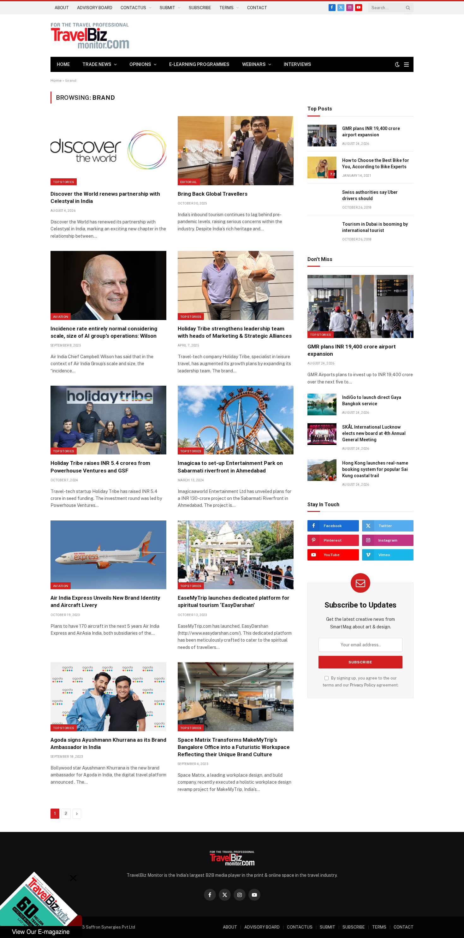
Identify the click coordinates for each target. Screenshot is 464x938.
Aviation (60, 316)
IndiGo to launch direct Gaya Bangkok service (371, 400)
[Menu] (406, 64)
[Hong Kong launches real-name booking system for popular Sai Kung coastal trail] (321, 470)
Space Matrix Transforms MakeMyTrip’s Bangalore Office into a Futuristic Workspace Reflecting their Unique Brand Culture (234, 747)
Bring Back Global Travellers (212, 194)
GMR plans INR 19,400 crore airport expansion (371, 131)
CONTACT (257, 7)
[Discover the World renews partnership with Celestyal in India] (108, 150)
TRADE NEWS (96, 64)
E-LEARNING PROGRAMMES (199, 64)
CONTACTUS (133, 7)
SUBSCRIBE (200, 7)
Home (63, 64)
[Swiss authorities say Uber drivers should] (321, 199)
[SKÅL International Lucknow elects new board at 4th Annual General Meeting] (321, 434)
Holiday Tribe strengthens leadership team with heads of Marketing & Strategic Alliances (235, 332)
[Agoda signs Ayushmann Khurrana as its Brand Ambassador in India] (108, 696)
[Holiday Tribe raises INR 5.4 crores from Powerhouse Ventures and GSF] (108, 420)
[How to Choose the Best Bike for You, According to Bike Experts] (321, 167)
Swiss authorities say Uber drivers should (370, 195)
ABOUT (62, 7)
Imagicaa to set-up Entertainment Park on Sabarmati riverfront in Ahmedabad (230, 466)
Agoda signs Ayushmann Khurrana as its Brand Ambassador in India (108, 743)
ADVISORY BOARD (94, 7)
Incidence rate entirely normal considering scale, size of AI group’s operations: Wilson (104, 332)
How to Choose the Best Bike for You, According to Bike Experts (375, 163)
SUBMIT (167, 7)
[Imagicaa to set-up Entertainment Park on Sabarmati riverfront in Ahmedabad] (236, 420)
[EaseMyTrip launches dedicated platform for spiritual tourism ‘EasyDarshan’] (236, 554)
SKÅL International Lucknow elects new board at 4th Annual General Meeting (374, 433)
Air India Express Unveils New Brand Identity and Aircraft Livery (105, 601)
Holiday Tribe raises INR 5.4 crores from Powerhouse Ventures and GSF (100, 466)
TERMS (226, 7)
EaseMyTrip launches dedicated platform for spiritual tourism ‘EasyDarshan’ (233, 601)
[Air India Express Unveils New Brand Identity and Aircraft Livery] (108, 554)
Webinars (254, 64)
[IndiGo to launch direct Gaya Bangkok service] (321, 404)
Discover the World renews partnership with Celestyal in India (105, 197)
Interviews (297, 64)
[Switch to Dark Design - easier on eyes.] (397, 64)
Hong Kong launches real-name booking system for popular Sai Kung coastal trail (375, 469)
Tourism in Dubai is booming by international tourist (375, 227)
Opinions (140, 64)
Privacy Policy (363, 685)
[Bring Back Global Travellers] (236, 150)
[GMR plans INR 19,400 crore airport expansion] (321, 135)
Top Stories (63, 182)
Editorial (188, 182)
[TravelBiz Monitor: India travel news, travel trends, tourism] (90, 35)
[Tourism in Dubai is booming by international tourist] (321, 231)
